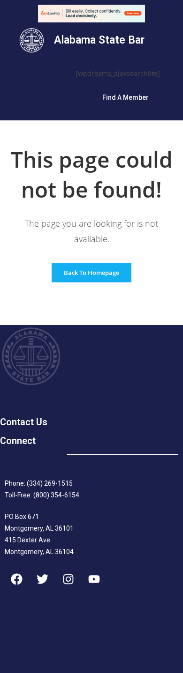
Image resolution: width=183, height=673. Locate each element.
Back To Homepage (91, 272)
